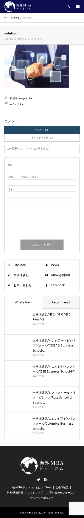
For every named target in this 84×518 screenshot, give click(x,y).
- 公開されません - (23, 177)
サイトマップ (35, 492)
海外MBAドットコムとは (26, 487)
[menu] (77, 6)
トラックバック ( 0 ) (42, 137)
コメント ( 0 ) (42, 129)
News (48, 487)
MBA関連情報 (60, 275)
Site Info (20, 265)
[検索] (67, 6)
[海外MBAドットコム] (17, 6)
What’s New (23, 302)
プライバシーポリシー (41, 497)
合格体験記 (21, 275)
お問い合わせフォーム (60, 492)
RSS (45, 479)
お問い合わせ (23, 285)
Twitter (38, 479)
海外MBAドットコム (32, 512)
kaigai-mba (25, 98)
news (55, 265)
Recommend (61, 302)
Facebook (58, 285)
